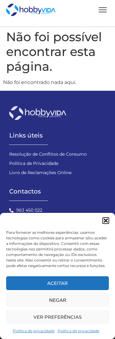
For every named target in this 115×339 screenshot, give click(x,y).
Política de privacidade (34, 331)
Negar (57, 300)
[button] (106, 220)
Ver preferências (57, 317)
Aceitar (57, 283)
